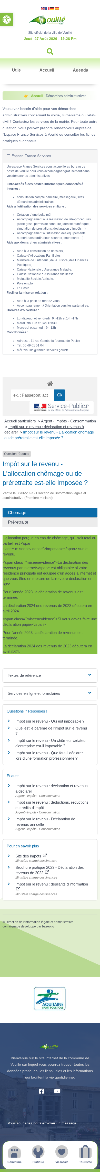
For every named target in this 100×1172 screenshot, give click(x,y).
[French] (47, 8)
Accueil (46, 70)
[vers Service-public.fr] (61, 407)
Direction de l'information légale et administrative (39, 922)
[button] (6, 19)
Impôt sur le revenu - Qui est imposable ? (49, 721)
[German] (52, 8)
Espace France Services (31, 156)
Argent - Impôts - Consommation (68, 421)
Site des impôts (28, 856)
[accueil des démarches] (50, 383)
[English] (43, 8)
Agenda (80, 70)
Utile (16, 70)
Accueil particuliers (20, 421)
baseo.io (48, 926)
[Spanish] (57, 8)
